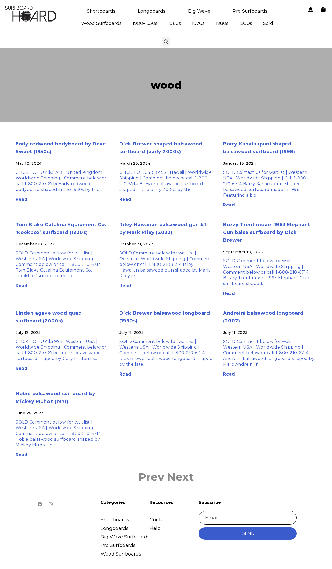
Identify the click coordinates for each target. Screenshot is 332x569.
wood (166, 85)
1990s (245, 23)
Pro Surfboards (250, 11)
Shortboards (101, 11)
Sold (268, 23)
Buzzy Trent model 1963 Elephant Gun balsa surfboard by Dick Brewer (266, 232)
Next (180, 477)
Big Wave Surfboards (125, 537)
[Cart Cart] (323, 9)
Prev (151, 477)
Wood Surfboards (101, 23)
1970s (198, 23)
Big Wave (199, 11)
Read (21, 199)
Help (155, 528)
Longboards (151, 11)
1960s (174, 23)
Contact (159, 520)
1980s (222, 23)
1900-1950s (145, 23)
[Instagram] (50, 504)
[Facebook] (40, 504)
